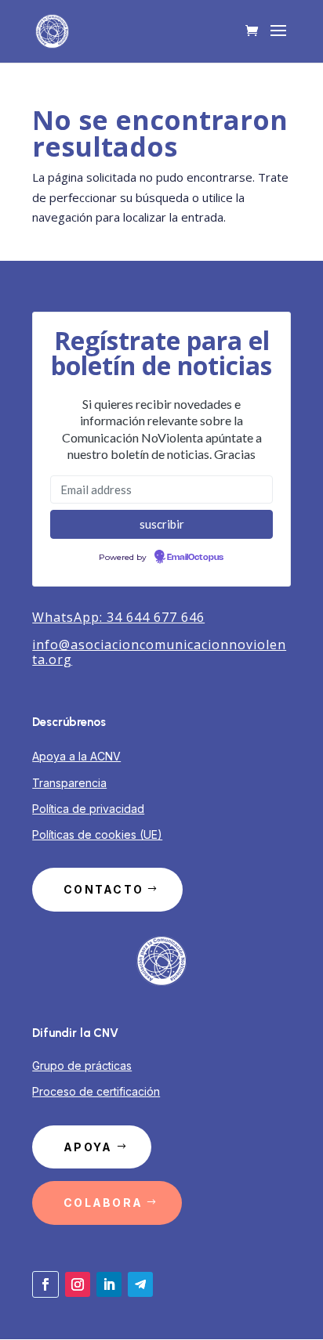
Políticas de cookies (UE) (97, 834)
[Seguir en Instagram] (77, 1284)
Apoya (88, 1147)
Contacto (103, 889)
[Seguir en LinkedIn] (109, 1284)
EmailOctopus (195, 558)
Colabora (103, 1202)
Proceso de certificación (96, 1091)
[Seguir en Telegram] (140, 1284)
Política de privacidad (88, 808)
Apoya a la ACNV (76, 756)
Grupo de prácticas (82, 1065)
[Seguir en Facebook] (45, 1284)
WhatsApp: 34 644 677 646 (118, 617)
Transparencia (69, 782)
